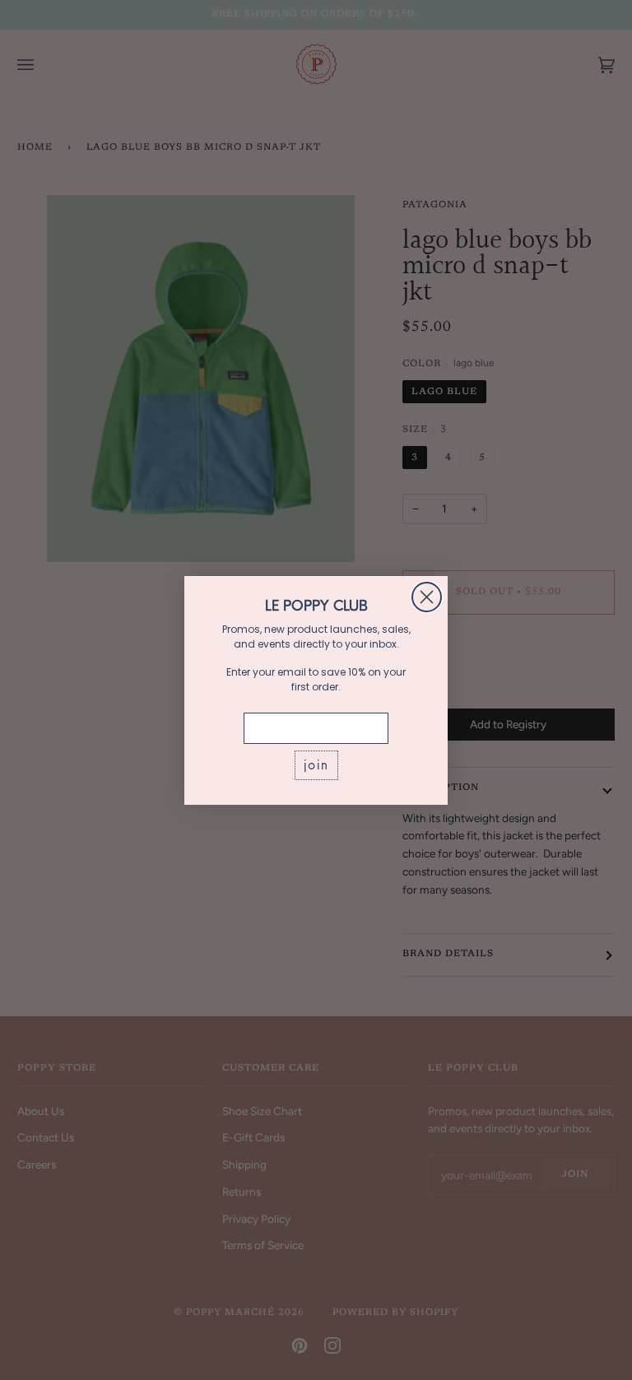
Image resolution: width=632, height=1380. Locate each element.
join (316, 765)
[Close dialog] (426, 597)
